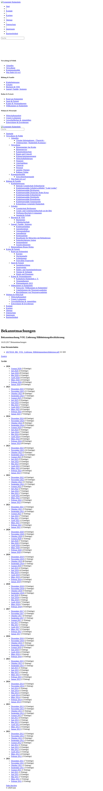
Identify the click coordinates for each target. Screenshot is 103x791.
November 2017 (17, 613)
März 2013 (15, 727)
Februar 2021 (16, 525)
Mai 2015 (15, 672)
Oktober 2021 (16, 509)
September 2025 (17, 396)
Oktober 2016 (16, 643)
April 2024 (15, 436)
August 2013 (16, 715)
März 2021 (15, 523)
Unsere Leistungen (13, 118)
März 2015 (15, 675)
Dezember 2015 (17, 661)
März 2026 (15, 380)
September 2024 (17, 425)
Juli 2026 (14, 371)
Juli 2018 (14, 595)
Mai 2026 (15, 375)
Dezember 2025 (17, 389)
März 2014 (15, 697)
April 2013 (15, 724)
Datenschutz (11, 24)
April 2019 (15, 575)
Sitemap (9, 20)
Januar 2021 (16, 527)
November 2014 (17, 686)
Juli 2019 (14, 568)
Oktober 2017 (16, 616)
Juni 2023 (15, 461)
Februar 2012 (16, 756)
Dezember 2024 (17, 418)
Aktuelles (10, 65)
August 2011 (16, 770)
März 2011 (15, 779)
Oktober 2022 (16, 482)
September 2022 (17, 484)
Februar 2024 (16, 441)
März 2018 (15, 604)
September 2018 (17, 593)
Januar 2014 (16, 702)
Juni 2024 (15, 432)
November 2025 (17, 391)
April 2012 (15, 752)
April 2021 (15, 520)
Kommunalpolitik (13, 70)
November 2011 (17, 763)
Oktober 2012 (16, 738)
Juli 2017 (14, 622)
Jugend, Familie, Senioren (16, 89)
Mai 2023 (15, 464)
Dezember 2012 (17, 734)
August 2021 (16, 514)
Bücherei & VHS (13, 87)
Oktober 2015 (16, 663)
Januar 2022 (16, 502)
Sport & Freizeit (12, 101)
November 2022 (17, 480)
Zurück (4, 356)
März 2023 (15, 468)
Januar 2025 (16, 414)
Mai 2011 (15, 777)
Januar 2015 (16, 679)
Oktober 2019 (16, 561)
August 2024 (16, 427)
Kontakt (9, 11)
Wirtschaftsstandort (13, 116)
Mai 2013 (15, 722)
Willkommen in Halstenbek (17, 106)
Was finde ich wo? (13, 72)
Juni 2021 (15, 516)
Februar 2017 (16, 632)
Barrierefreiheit (12, 34)
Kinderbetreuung (12, 82)
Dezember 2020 (17, 532)
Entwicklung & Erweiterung (17, 122)
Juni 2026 (15, 373)
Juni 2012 (15, 747)
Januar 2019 (16, 582)
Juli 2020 (14, 541)
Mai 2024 (15, 434)
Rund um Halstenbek (14, 99)
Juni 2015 (15, 670)
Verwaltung (10, 68)
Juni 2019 (15, 570)
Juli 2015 (14, 668)
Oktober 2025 (16, 393)
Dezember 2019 (17, 557)
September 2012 (17, 740)
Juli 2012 (14, 745)
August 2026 (16, 368)
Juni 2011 (15, 774)
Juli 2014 (14, 688)
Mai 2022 (15, 493)
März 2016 (15, 654)
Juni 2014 (15, 690)
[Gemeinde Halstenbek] (11, 2)
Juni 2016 (15, 650)
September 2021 (17, 511)
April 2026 (15, 378)
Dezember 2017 (17, 611)
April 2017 (15, 627)
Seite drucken (11, 785)
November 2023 (17, 450)
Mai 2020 (15, 543)
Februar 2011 (16, 781)
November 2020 (17, 534)
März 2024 (15, 439)
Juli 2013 (14, 718)
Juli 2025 (14, 400)
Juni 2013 (15, 720)
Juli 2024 (14, 430)
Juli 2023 (14, 459)
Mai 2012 (15, 749)
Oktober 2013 (16, 711)
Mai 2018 (15, 600)
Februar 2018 (16, 607)
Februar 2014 (16, 700)
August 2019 (16, 566)
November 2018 (17, 588)
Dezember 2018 (17, 586)
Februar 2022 (16, 500)
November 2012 (17, 736)
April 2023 (15, 466)
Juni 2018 (15, 597)
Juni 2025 (15, 402)
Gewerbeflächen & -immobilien (18, 120)
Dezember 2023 (17, 448)
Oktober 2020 (16, 536)
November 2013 (17, 709)
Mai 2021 (15, 518)
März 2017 (15, 629)
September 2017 (17, 618)
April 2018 (15, 602)
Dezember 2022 (17, 477)
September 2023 (17, 455)
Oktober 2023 (16, 452)
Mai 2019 (15, 573)
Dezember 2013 (17, 706)
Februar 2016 (16, 656)
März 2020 (15, 548)
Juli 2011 (14, 772)
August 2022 (16, 486)
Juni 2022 (15, 491)
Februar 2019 (16, 579)
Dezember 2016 (17, 638)
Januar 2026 (16, 384)
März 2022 (15, 498)
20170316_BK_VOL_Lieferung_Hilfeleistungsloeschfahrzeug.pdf (33, 352)
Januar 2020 (16, 552)
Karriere (9, 15)
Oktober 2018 (16, 591)
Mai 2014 (15, 693)
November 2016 (17, 641)
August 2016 (16, 647)
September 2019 (17, 563)
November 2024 (17, 421)
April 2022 (15, 495)
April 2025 (15, 407)
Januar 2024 (16, 443)
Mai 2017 (15, 625)
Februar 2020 (16, 550)
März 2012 (15, 754)
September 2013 (17, 713)
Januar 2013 (16, 729)
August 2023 (16, 457)
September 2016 (17, 645)
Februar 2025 (16, 412)
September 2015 (17, 666)
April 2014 (15, 695)
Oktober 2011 (16, 765)
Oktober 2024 (16, 423)
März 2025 (15, 409)
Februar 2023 (16, 471)
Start (8, 6)
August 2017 (16, 620)
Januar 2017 (16, 634)
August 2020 (16, 539)
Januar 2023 (16, 473)
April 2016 (15, 652)
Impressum (10, 29)
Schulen (9, 85)
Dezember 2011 (17, 761)
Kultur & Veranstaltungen (16, 103)
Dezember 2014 (17, 684)
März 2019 (15, 577)
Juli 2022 (14, 489)
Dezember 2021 (17, 507)
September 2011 (17, 768)
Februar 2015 (16, 677)
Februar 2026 (16, 382)
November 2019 (17, 559)
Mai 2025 (15, 405)
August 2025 (16, 398)
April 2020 (15, 545)
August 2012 (16, 743)
